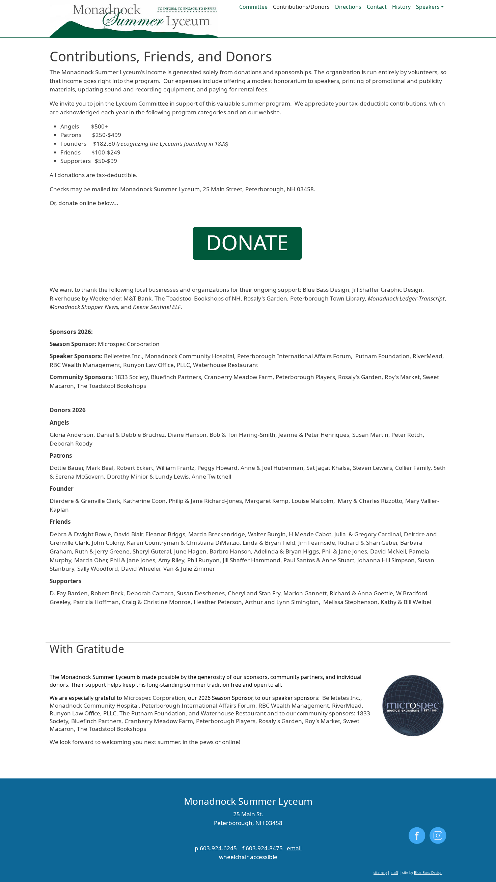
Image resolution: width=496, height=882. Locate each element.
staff (394, 872)
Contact (377, 6)
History (401, 6)
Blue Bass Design (428, 872)
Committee (253, 6)
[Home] (134, 18)
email (294, 848)
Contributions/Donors (301, 6)
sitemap (380, 872)
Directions (348, 6)
